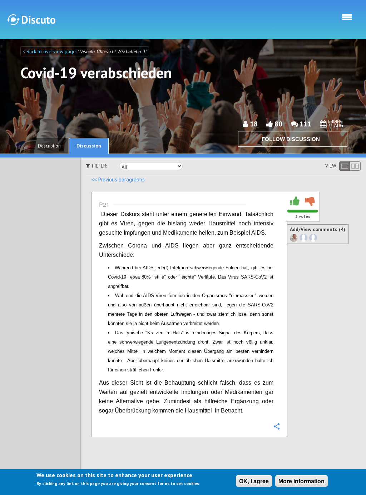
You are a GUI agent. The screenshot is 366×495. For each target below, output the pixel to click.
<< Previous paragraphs (118, 179)
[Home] (31, 19)
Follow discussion (291, 139)
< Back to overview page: (50, 51)
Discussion (88, 145)
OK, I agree (254, 481)
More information (301, 481)
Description (49, 146)
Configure (276, 426)
